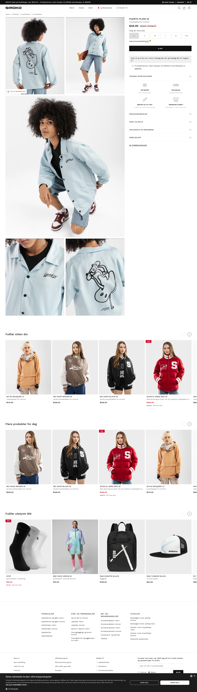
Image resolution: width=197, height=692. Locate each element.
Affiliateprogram (61, 658)
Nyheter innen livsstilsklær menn (140, 628)
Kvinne (143, 672)
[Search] (179, 8)
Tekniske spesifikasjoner (140, 76)
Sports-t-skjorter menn (80, 629)
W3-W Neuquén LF (15, 396)
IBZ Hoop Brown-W (62, 396)
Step (8, 576)
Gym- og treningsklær (83, 614)
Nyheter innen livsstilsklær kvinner (140, 634)
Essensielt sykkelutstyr (139, 639)
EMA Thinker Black (156, 576)
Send (178, 672)
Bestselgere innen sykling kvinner (140, 619)
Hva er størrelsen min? (18, 91)
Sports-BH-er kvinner (79, 618)
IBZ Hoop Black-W (109, 396)
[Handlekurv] (184, 8)
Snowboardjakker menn (110, 620)
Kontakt (58, 670)
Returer (17, 658)
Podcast (17, 670)
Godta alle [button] (174, 683)
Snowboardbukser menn (110, 628)
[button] (66, 685)
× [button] (194, 676)
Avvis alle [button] (144, 683)
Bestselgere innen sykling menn (142, 624)
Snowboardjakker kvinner (111, 624)
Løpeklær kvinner (78, 625)
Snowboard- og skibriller (110, 635)
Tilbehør (104, 638)
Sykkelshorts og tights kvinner (53, 621)
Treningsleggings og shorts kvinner (81, 633)
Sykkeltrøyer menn (48, 625)
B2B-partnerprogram (63, 662)
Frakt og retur (136, 122)
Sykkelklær (47, 614)
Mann (153, 672)
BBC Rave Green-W (62, 576)
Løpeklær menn (77, 621)
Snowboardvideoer (106, 670)
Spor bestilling (19, 662)
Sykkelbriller (46, 632)
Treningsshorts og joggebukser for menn (83, 639)
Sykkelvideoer (104, 662)
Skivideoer (103, 666)
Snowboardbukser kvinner (111, 631)
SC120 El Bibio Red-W (157, 396)
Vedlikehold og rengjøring (141, 130)
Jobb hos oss (19, 666)
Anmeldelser (135, 137)
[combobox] (191, 676)
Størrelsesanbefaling (137, 41)
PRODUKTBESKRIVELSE (138, 114)
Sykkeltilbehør (47, 636)
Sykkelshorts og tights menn (52, 618)
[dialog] (98, 682)
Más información (107, 682)
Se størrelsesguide (138, 145)
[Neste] (189, 334)
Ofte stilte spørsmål (63, 666)
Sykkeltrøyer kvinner (49, 629)
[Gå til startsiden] (13, 8)
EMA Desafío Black (109, 576)
